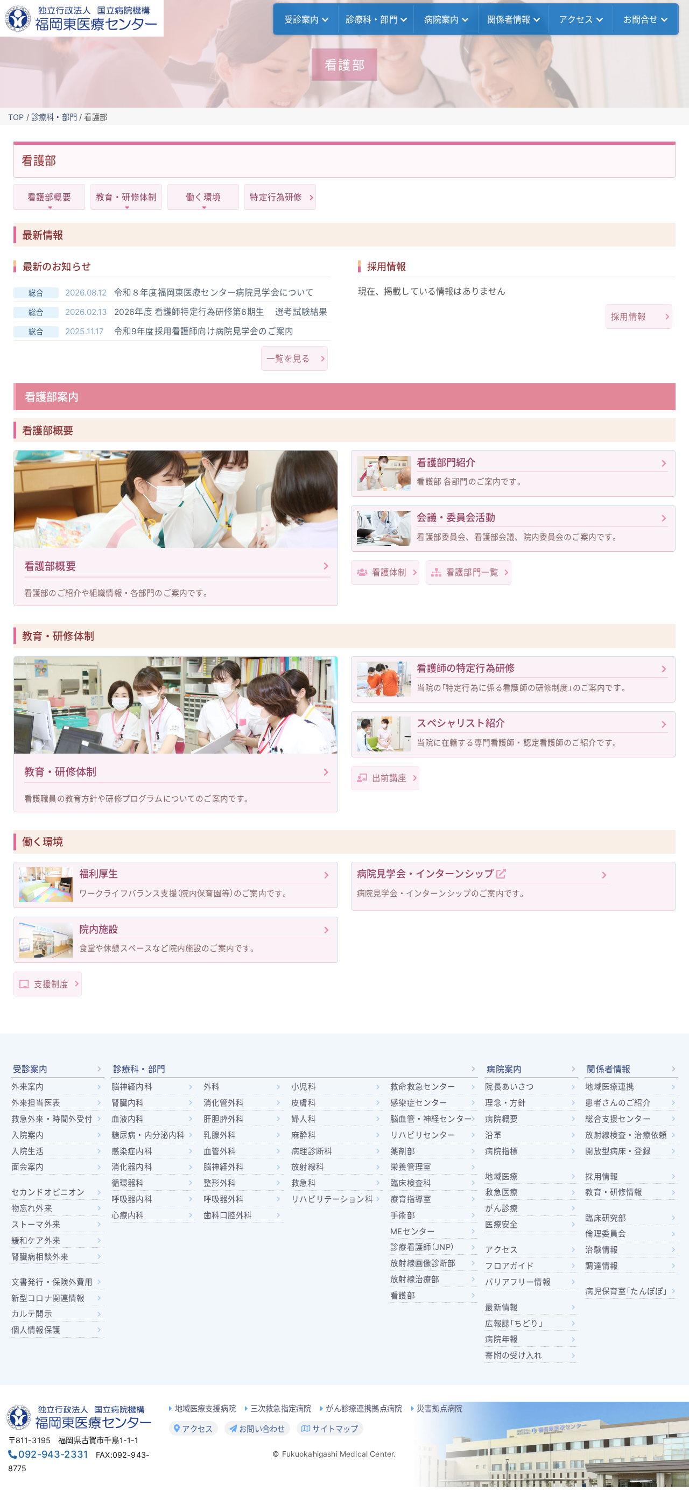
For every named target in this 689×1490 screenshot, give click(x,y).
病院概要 (501, 1119)
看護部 (402, 1296)
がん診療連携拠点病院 (364, 1408)
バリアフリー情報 (517, 1282)
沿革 (493, 1135)
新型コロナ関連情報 (48, 1298)
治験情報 (601, 1250)
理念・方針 (505, 1103)
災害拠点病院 (439, 1408)
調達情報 (601, 1266)
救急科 (303, 1183)
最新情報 (501, 1307)
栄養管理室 (410, 1167)
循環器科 (127, 1183)
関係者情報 (509, 19)
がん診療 (501, 1208)
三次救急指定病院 (280, 1408)
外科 (211, 1087)
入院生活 (27, 1151)
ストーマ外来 (35, 1224)
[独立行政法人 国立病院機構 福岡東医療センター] (82, 18)
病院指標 (501, 1151)
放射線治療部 (414, 1279)
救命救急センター (422, 1087)
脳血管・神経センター (431, 1119)
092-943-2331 (53, 1454)
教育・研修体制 (126, 197)
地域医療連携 (609, 1087)
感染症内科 (131, 1151)
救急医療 (501, 1192)
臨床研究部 (605, 1218)
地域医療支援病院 (205, 1408)
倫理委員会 (605, 1234)
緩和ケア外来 (35, 1241)
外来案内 (27, 1087)
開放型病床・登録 (617, 1151)
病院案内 (441, 19)
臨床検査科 (410, 1183)
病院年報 (501, 1339)
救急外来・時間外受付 (52, 1119)
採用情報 (628, 317)
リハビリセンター (422, 1135)
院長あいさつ (509, 1087)
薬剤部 (402, 1151)
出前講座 (387, 778)
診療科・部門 (372, 19)
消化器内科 (131, 1167)
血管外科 (219, 1151)
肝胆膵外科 (223, 1119)
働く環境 (203, 197)
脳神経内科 (131, 1087)
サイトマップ (334, 1428)
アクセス (576, 19)
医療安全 (501, 1224)
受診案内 (301, 19)
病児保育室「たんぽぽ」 (626, 1291)
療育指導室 (410, 1199)
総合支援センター (617, 1119)
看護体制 (387, 572)
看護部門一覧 (471, 572)
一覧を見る (288, 359)
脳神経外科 (223, 1167)
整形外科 (219, 1183)
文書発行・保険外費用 (52, 1282)
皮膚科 (303, 1103)
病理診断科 (311, 1151)
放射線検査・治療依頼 (626, 1135)
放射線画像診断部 (422, 1263)
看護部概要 (49, 197)
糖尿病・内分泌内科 (148, 1135)
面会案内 (27, 1167)
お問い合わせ (261, 1428)
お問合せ (640, 19)
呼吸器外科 (223, 1199)
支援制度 (50, 984)
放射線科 (307, 1167)
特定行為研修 (276, 197)
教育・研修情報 (613, 1192)
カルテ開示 (31, 1314)
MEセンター (412, 1231)
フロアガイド (509, 1266)
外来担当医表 (35, 1103)
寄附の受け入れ (513, 1355)
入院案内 (27, 1135)
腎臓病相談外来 (39, 1257)
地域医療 (501, 1177)
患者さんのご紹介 (617, 1103)
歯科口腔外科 (227, 1215)
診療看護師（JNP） (422, 1247)
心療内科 (127, 1215)
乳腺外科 (219, 1135)
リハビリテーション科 (332, 1199)
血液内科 (127, 1119)
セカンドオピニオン (48, 1192)
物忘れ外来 (31, 1208)
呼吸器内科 (131, 1199)
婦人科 (303, 1119)
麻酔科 (303, 1135)
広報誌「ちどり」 (514, 1324)
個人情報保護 (35, 1330)
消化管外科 (223, 1103)
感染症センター (418, 1103)
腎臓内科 (127, 1103)
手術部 (402, 1215)
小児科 (303, 1087)
